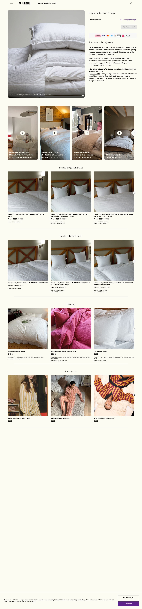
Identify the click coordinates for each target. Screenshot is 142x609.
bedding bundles (23, 95)
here (33, 601)
